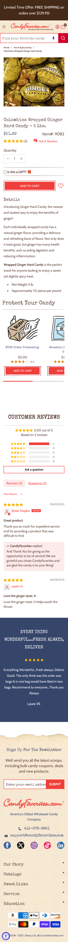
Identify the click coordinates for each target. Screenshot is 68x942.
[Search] (63, 38)
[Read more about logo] (34, 809)
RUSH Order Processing (22, 347)
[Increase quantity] (21, 159)
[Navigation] (4, 27)
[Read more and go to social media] (7, 845)
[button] (53, 38)
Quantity (10, 150)
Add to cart (23, 370)
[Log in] (57, 27)
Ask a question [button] (34, 469)
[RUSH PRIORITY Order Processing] (22, 328)
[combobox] (34, 38)
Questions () (37, 483)
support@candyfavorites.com (36, 835)
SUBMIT (55, 784)
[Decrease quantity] (8, 159)
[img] (13, 505)
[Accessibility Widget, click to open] (6, 936)
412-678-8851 (37, 829)
